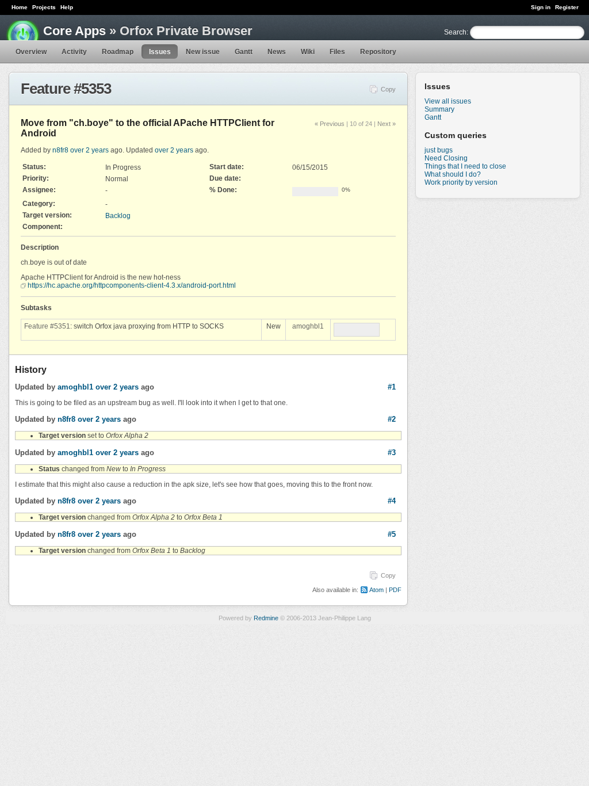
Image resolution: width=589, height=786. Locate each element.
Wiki (308, 52)
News (276, 52)
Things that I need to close (465, 166)
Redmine (266, 618)
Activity (74, 52)
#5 (392, 534)
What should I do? (452, 174)
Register (567, 7)
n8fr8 (60, 150)
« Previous (330, 123)
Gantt (244, 52)
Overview (31, 52)
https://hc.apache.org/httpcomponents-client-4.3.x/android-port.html (132, 285)
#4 (392, 501)
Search (455, 32)
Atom (376, 589)
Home (20, 7)
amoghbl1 (308, 326)
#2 (392, 419)
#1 (392, 387)
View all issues (447, 101)
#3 (392, 452)
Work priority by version (461, 182)
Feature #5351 (47, 326)
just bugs (438, 150)
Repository (378, 52)
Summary (439, 109)
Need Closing (446, 158)
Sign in (540, 7)
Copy (388, 89)
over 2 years (89, 150)
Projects (44, 7)
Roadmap (117, 52)
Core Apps (74, 31)
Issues (160, 52)
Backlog (118, 216)
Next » (386, 123)
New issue (203, 52)
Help (66, 7)
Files (337, 52)
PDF (395, 589)
